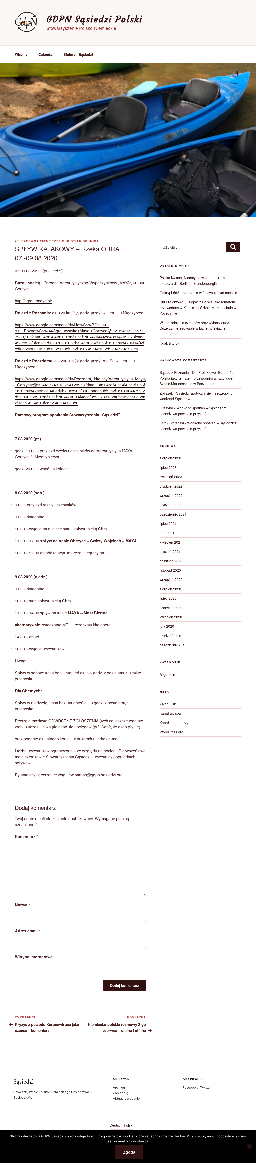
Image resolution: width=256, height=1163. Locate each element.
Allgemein (167, 674)
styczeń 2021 (170, 551)
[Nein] (249, 1146)
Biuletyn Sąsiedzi (78, 54)
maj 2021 (167, 532)
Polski (128, 1125)
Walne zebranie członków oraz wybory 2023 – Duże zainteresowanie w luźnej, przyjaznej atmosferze (196, 328)
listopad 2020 (170, 570)
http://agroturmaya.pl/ (33, 301)
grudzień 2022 (171, 486)
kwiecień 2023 (171, 476)
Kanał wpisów (171, 713)
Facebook (190, 1088)
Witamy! (22, 54)
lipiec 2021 (168, 523)
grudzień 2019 (171, 635)
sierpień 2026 (170, 458)
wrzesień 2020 (171, 579)
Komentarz (26, 837)
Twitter (205, 1088)
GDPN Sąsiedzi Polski (94, 19)
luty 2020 (167, 626)
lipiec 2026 (168, 467)
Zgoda (129, 1152)
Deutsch (116, 1125)
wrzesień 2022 (171, 495)
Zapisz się (120, 1093)
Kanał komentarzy (174, 722)
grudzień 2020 (171, 561)
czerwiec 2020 (171, 607)
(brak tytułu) (169, 343)
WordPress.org (172, 732)
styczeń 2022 (170, 504)
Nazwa (22, 905)
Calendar (46, 54)
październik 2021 (173, 514)
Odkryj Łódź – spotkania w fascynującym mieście (198, 292)
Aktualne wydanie (126, 1098)
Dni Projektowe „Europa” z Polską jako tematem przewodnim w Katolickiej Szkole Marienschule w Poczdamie (198, 308)
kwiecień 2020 (171, 617)
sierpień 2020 (170, 589)
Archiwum (120, 1088)
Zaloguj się (168, 704)
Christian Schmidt (80, 241)
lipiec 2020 (168, 598)
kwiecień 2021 (171, 542)
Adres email (27, 931)
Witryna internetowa (34, 957)
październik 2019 (173, 645)
